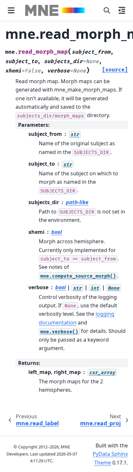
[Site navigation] (11, 10)
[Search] (107, 10)
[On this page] (122, 10)
